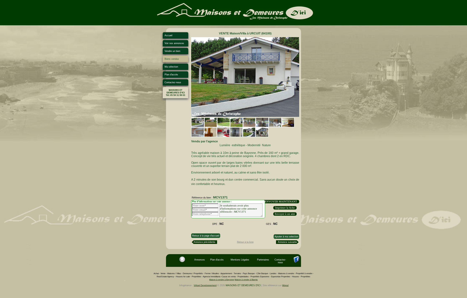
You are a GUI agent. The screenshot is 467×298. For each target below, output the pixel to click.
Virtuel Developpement (205, 285)
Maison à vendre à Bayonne (221, 280)
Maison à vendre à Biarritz (246, 280)
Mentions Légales (240, 259)
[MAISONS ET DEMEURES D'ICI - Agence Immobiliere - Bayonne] (233, 24)
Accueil (168, 35)
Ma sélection (171, 66)
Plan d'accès (171, 74)
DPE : (218, 223)
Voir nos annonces (174, 43)
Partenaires (263, 259)
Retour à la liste (245, 242)
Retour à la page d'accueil (205, 235)
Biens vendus (172, 59)
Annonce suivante (287, 242)
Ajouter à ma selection (286, 236)
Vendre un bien (172, 51)
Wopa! (285, 285)
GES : (272, 223)
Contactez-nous (173, 82)
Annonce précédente (204, 242)
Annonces (199, 259)
